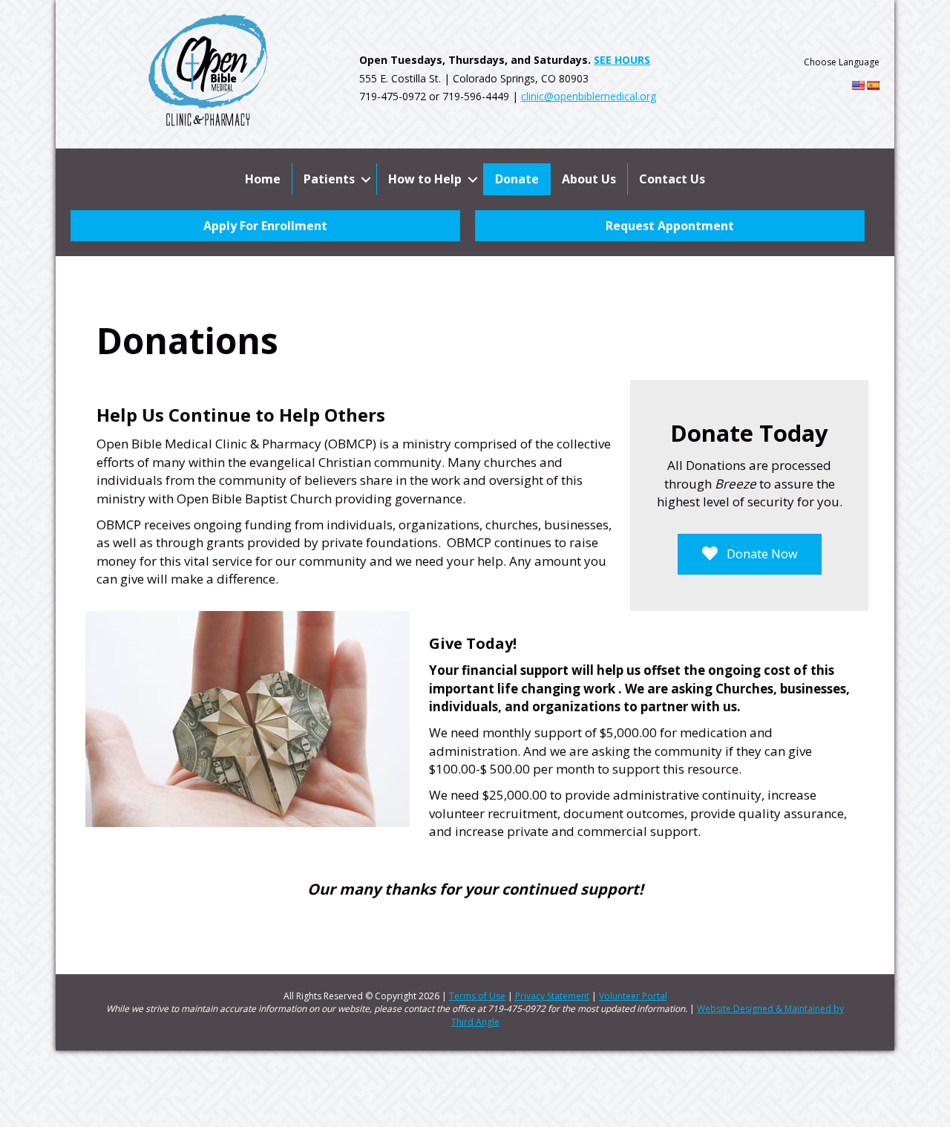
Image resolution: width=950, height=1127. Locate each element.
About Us (589, 179)
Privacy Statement (552, 996)
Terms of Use (477, 996)
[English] (858, 85)
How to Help (425, 179)
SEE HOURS (622, 60)
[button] (365, 179)
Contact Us (672, 179)
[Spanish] (872, 85)
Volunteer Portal (633, 996)
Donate (517, 179)
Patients (329, 179)
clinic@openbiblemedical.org (588, 96)
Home (263, 179)
